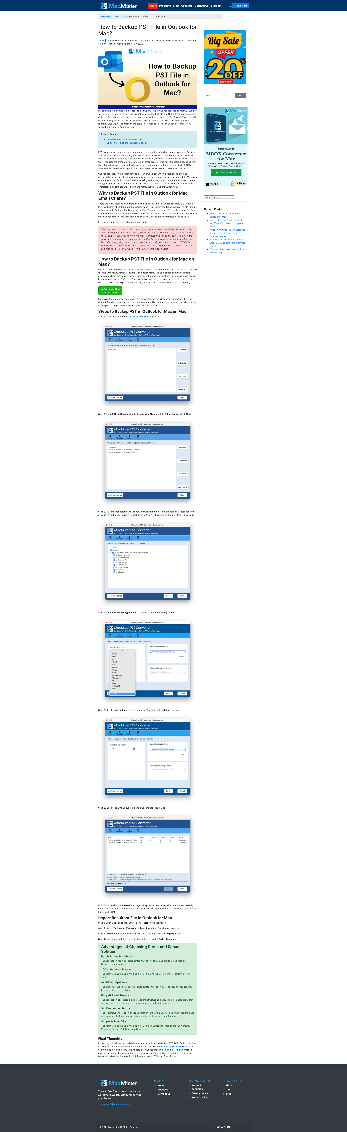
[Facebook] (215, 1127)
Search (240, 95)
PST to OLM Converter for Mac (114, 269)
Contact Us (202, 5)
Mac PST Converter (138, 316)
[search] (230, 5)
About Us (186, 5)
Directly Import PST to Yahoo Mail (124, 139)
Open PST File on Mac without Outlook (127, 142)
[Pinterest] (225, 1127)
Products (165, 5)
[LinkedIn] (222, 1127)
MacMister (113, 1127)
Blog (176, 5)
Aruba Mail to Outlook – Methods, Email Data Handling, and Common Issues (227, 242)
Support (216, 5)
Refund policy (200, 1097)
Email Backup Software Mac (172, 1046)
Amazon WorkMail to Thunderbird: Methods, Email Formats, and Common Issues (227, 233)
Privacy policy (200, 1093)
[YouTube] (228, 1127)
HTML (229, 1085)
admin (101, 40)
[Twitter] (218, 1127)
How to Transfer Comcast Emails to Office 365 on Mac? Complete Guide (226, 223)
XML (228, 1089)
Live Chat (242, 5)
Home (161, 1085)
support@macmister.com (116, 1104)
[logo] (118, 5)
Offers (153, 5)
